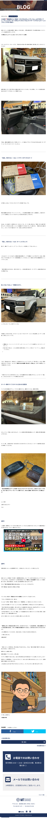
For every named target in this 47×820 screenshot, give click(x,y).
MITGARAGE (22, 815)
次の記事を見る (41, 745)
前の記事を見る (6, 738)
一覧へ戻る (23, 742)
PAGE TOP (41, 794)
